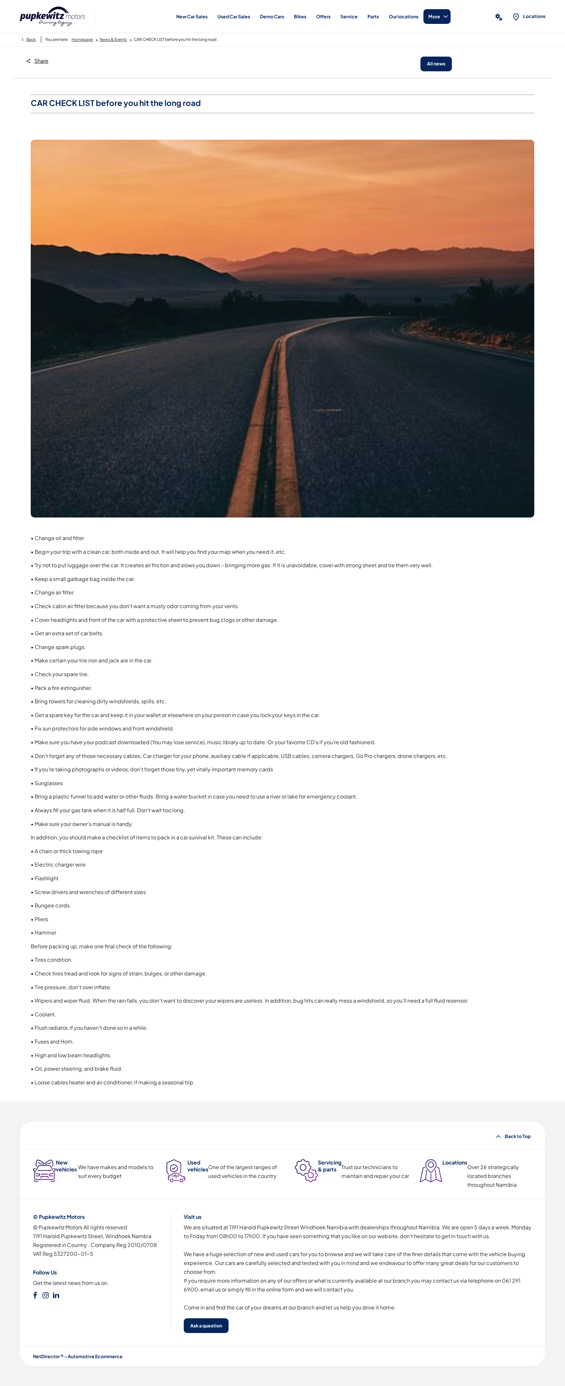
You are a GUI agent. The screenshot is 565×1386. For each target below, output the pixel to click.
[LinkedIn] (56, 1295)
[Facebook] (35, 1295)
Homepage (82, 39)
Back (31, 39)
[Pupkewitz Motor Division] (52, 16)
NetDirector (46, 1356)
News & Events (113, 39)
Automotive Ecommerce (95, 1356)
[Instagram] (45, 1295)
